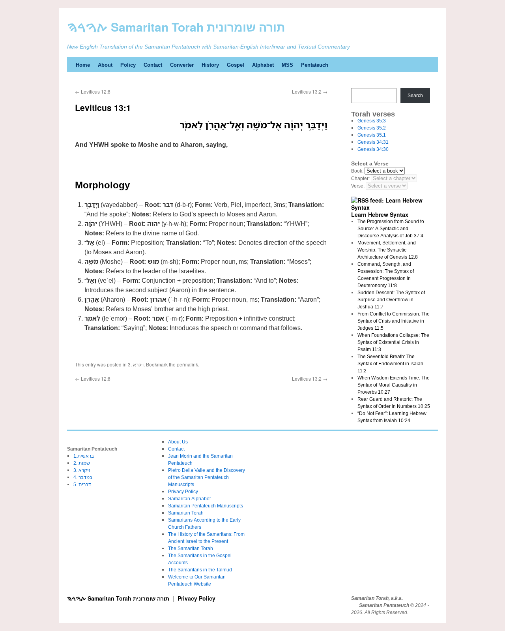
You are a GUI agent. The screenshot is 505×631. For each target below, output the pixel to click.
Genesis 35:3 (371, 120)
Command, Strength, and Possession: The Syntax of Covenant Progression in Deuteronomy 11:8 (385, 275)
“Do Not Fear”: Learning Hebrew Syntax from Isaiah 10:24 (391, 417)
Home (83, 64)
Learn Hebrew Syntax (379, 214)
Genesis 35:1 (371, 134)
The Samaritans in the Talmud (200, 569)
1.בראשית (83, 456)
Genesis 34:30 (373, 149)
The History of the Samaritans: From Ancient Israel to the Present (206, 538)
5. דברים (82, 484)
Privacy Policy (183, 491)
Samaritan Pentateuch (384, 605)
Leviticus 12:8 (92, 91)
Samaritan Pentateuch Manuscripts (205, 505)
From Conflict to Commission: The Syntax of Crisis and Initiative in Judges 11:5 (393, 320)
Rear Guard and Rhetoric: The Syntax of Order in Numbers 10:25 (393, 402)
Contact (153, 64)
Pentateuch (314, 64)
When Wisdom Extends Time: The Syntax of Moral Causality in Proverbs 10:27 (393, 384)
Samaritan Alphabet (189, 498)
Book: (357, 170)
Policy (128, 64)
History (210, 64)
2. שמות (81, 463)
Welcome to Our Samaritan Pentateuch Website (197, 580)
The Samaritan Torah (190, 548)
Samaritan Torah (186, 512)
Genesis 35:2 (371, 127)
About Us (178, 441)
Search (415, 95)
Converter (182, 64)
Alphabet (263, 64)
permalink (187, 364)
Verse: (358, 185)
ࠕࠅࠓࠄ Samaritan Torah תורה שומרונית (176, 26)
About (105, 64)
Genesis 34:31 (373, 142)
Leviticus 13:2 (309, 91)
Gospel (235, 64)
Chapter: (360, 178)
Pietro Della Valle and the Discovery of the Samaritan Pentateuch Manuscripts (206, 477)
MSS (287, 64)
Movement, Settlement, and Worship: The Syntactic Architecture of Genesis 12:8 (387, 249)
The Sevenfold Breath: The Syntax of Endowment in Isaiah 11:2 (390, 363)
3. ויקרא (136, 364)
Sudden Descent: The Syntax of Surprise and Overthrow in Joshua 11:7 (391, 299)
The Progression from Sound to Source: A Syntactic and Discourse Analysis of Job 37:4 (390, 228)
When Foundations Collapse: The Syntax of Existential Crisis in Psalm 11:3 (393, 342)
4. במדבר (82, 477)
